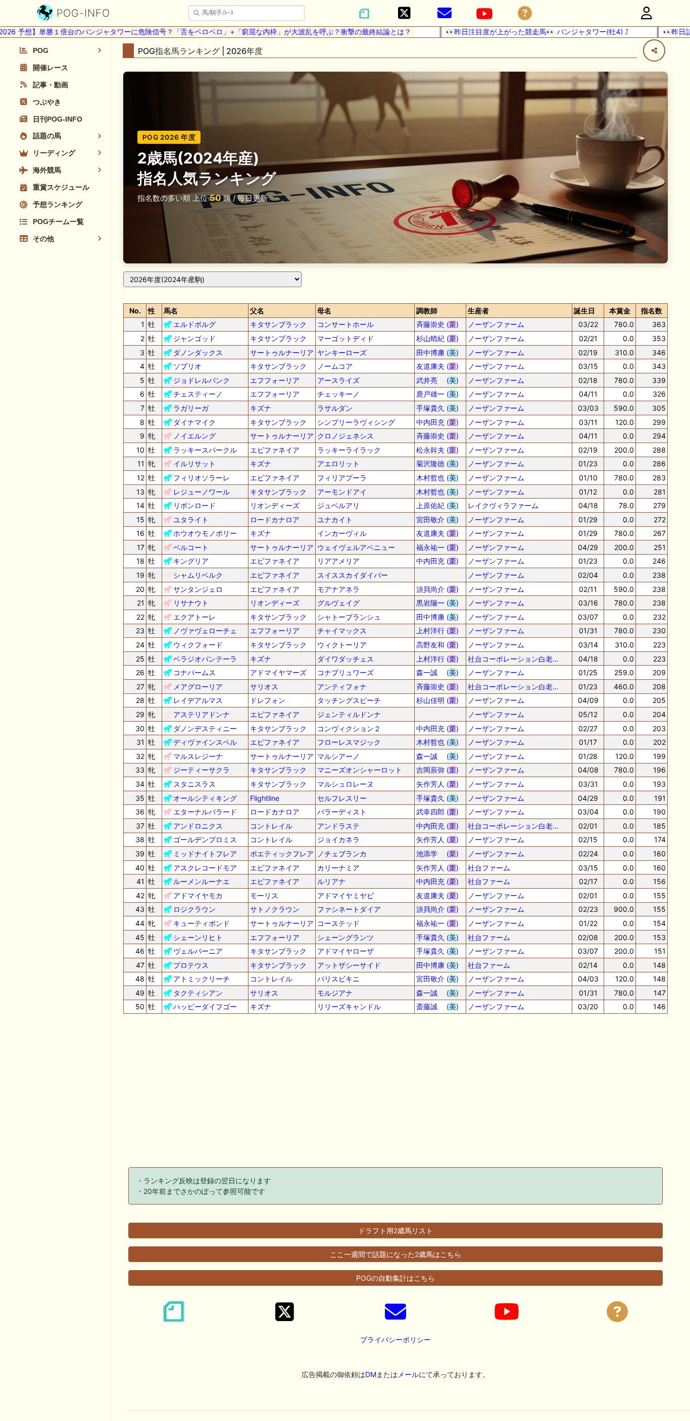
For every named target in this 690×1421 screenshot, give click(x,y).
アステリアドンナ (201, 714)
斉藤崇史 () (437, 324)
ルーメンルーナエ (201, 881)
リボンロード (194, 505)
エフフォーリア (275, 380)
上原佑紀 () (437, 505)
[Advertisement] (395, 1092)
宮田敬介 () (437, 519)
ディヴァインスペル (205, 742)
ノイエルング (194, 435)
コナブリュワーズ (345, 672)
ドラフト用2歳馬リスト (395, 1230)
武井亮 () (437, 380)
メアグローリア (198, 686)
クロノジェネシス (345, 435)
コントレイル (271, 826)
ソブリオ (187, 366)
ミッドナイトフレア (205, 853)
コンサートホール (345, 324)
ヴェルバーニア (198, 951)
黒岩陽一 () (437, 602)
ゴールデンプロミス (205, 839)
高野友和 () (437, 644)
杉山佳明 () (437, 700)
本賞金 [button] (619, 310)
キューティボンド (201, 923)
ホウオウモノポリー (205, 533)
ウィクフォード (198, 644)
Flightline (264, 798)
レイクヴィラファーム (503, 505)
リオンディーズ (275, 505)
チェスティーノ (198, 394)
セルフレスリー (342, 798)
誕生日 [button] (584, 310)
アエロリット (338, 463)
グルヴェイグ (338, 602)
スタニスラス (194, 784)
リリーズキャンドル (349, 1006)
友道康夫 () (437, 366)
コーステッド (338, 923)
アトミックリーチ (201, 978)
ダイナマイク (194, 422)
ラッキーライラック (349, 450)
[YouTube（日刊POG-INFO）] (484, 14)
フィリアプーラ (342, 477)
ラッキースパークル (205, 450)
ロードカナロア (275, 519)
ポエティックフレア (282, 853)
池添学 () (437, 853)
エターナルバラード (205, 811)
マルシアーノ (338, 756)
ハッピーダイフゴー (205, 1006)
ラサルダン (335, 408)
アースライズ (338, 380)
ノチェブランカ (342, 853)
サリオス (264, 686)
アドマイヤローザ (345, 951)
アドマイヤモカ (198, 895)
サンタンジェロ (198, 589)
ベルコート (191, 547)
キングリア (191, 561)
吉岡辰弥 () (437, 770)
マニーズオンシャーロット (359, 770)
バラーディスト (342, 811)
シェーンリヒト (198, 937)
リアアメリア (338, 561)
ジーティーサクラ (201, 770)
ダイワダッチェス (345, 658)
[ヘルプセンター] (525, 13)
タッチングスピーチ (349, 700)
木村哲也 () (437, 477)
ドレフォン (267, 700)
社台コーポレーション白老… (513, 658)
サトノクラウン (275, 909)
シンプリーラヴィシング (356, 422)
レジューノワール (201, 491)
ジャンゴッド (194, 338)
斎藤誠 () (437, 1006)
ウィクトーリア (342, 644)
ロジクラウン (194, 909)
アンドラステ (338, 826)
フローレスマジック (349, 742)
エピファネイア (275, 450)
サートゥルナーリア (282, 352)
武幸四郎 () (437, 811)
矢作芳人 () (437, 784)
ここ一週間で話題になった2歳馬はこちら (395, 1254)
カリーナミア (338, 867)
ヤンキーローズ (342, 352)
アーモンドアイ (342, 491)
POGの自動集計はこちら (395, 1278)
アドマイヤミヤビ (345, 895)
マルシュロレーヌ (345, 784)
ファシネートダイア (349, 909)
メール (408, 1374)
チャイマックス (342, 630)
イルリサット (194, 463)
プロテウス (191, 965)
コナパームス (194, 672)
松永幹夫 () (437, 450)
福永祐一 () (437, 547)
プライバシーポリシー (395, 1339)
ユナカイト (335, 519)
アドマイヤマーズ (278, 672)
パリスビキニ (338, 978)
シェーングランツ (345, 937)
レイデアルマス (198, 700)
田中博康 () (437, 352)
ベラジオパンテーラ (205, 658)
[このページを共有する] (654, 50)
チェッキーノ (338, 394)
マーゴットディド (345, 338)
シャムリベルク (198, 575)
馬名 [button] (171, 310)
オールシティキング (205, 798)
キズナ (260, 408)
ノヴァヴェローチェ (205, 630)
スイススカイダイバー (352, 575)
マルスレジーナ (198, 756)
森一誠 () (437, 672)
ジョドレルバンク (201, 380)
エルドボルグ (194, 324)
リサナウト (191, 602)
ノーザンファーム (496, 324)
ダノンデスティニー (205, 728)
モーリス (264, 895)
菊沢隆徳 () (437, 463)
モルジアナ (335, 993)
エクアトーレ (194, 617)
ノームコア (335, 366)
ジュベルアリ (338, 505)
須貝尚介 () (437, 589)
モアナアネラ (338, 589)
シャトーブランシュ (349, 617)
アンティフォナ (342, 686)
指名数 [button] (651, 310)
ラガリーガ (191, 408)
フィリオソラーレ (201, 477)
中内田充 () (437, 422)
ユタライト (191, 519)
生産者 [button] (478, 310)
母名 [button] (324, 310)
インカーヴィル (342, 533)
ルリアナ (331, 881)
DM (370, 1374)
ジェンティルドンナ (349, 714)
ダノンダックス (198, 352)
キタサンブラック (278, 324)
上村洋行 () (437, 630)
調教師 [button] (426, 310)
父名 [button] (257, 310)
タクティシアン (198, 993)
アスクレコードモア (205, 867)
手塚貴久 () (437, 408)
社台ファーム (489, 867)
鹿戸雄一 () (437, 394)
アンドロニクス (198, 826)
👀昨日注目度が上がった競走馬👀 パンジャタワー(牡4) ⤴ (510, 31)
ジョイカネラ (338, 839)
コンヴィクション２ (349, 728)
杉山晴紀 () (437, 338)
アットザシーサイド (349, 965)
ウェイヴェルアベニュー (356, 547)
